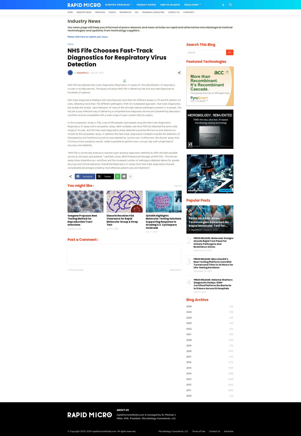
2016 (209, 362)
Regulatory (191, 4)
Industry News (84, 12)
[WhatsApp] (117, 176)
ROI (136, 12)
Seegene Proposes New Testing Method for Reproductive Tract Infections (82, 220)
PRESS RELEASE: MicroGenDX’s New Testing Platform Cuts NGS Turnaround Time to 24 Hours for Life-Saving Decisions (213, 263)
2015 (209, 367)
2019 (209, 345)
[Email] (124, 176)
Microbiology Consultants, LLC (173, 431)
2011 (209, 390)
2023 (209, 323)
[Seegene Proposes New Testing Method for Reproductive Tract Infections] (85, 202)
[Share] (179, 72)
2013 (209, 379)
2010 (209, 395)
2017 (209, 356)
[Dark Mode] (223, 4)
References (125, 12)
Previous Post (76, 269)
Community (189, 12)
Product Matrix (146, 4)
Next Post (175, 269)
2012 (209, 384)
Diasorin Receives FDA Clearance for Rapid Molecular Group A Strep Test (122, 220)
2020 (209, 340)
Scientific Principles (117, 4)
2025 (209, 312)
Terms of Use (198, 431)
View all (178, 186)
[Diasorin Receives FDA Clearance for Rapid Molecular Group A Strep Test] (125, 202)
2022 (209, 328)
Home (70, 12)
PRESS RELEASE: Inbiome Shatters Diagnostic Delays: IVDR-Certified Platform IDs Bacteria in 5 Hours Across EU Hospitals (213, 284)
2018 (209, 351)
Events (112, 12)
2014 (209, 373)
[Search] (230, 5)
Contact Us (174, 12)
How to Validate (170, 4)
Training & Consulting (153, 12)
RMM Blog (100, 12)
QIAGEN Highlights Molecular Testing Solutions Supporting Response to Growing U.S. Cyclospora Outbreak (163, 222)
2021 (209, 334)
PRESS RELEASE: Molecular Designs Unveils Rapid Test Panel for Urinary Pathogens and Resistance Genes (213, 242)
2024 (209, 317)
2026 (209, 306)
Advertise (228, 431)
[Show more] (130, 176)
